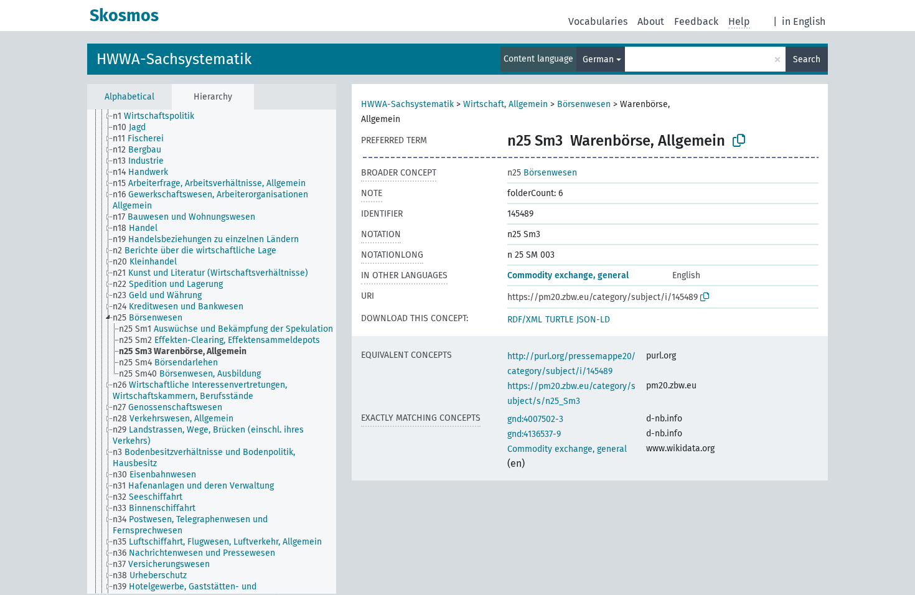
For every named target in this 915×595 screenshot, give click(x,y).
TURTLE (559, 319)
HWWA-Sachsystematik (173, 59)
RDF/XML (524, 319)
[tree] (211, 352)
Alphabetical (129, 96)
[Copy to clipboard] (739, 140)
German (598, 59)
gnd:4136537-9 (534, 434)
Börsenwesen (584, 104)
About (650, 21)
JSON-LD (593, 319)
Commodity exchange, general (568, 275)
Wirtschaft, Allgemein (505, 104)
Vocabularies (597, 21)
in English (803, 21)
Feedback (696, 21)
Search (806, 59)
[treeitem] (158, 116)
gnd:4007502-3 (535, 419)
